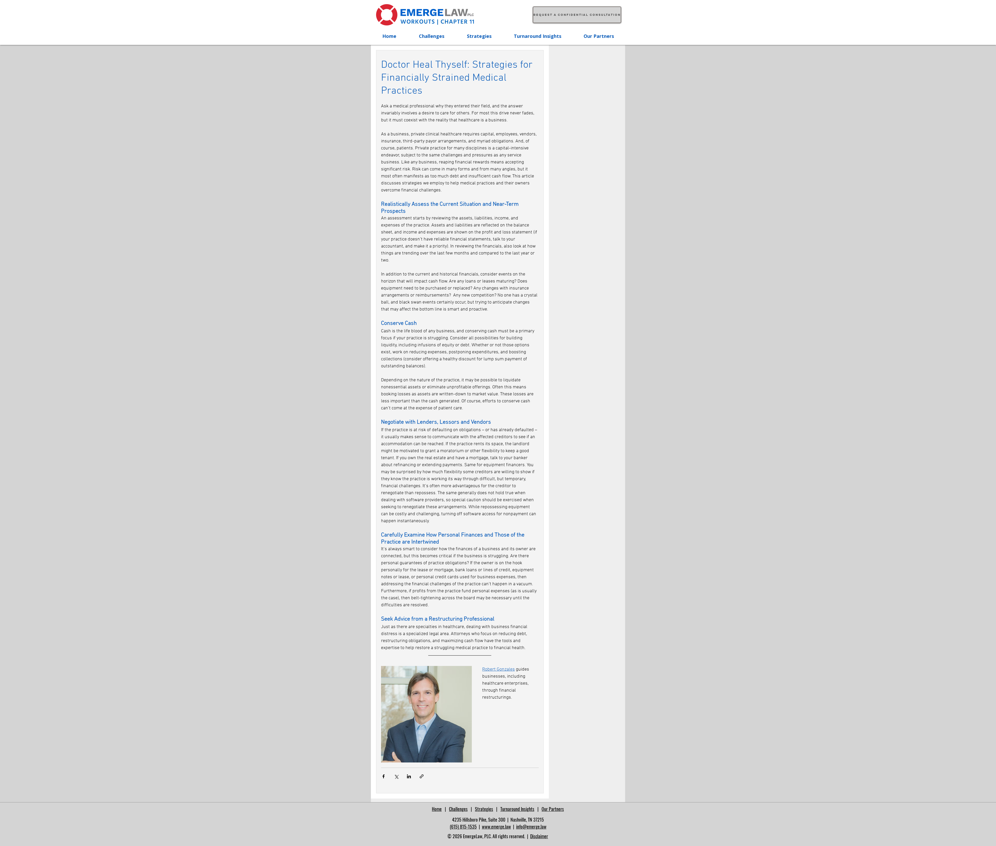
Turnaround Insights (517, 809)
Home (437, 809)
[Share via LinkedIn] (408, 776)
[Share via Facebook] (383, 776)
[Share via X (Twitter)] (396, 776)
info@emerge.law (531, 826)
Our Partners (553, 809)
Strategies (484, 809)
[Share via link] (421, 776)
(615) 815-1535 (463, 826)
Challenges (458, 809)
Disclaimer (539, 836)
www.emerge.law (496, 826)
